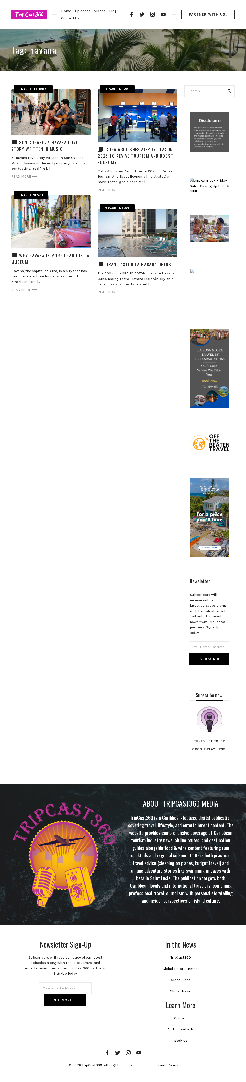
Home (66, 11)
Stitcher (217, 741)
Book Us (180, 1040)
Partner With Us (180, 1029)
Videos (99, 11)
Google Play (203, 749)
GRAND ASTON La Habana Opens (138, 264)
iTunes (199, 741)
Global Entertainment (180, 968)
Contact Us (70, 18)
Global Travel (180, 991)
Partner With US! (208, 14)
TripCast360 (181, 957)
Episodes (82, 11)
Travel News (117, 89)
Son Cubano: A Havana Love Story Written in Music (44, 145)
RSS (222, 749)
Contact (180, 1018)
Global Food (181, 980)
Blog (113, 11)
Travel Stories (33, 89)
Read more (21, 176)
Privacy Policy (166, 1065)
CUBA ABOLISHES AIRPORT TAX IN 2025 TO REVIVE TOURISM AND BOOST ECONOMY (135, 155)
